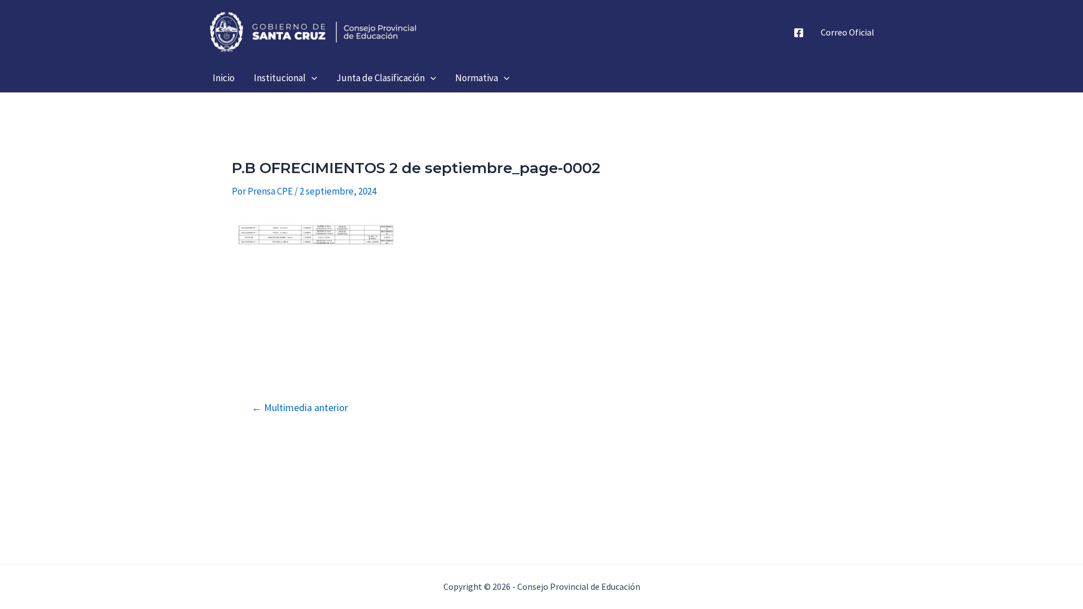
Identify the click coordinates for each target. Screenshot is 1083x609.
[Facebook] (799, 33)
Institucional (280, 78)
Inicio (224, 78)
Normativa (476, 78)
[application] (311, 78)
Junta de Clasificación (380, 78)
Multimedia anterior (300, 408)
